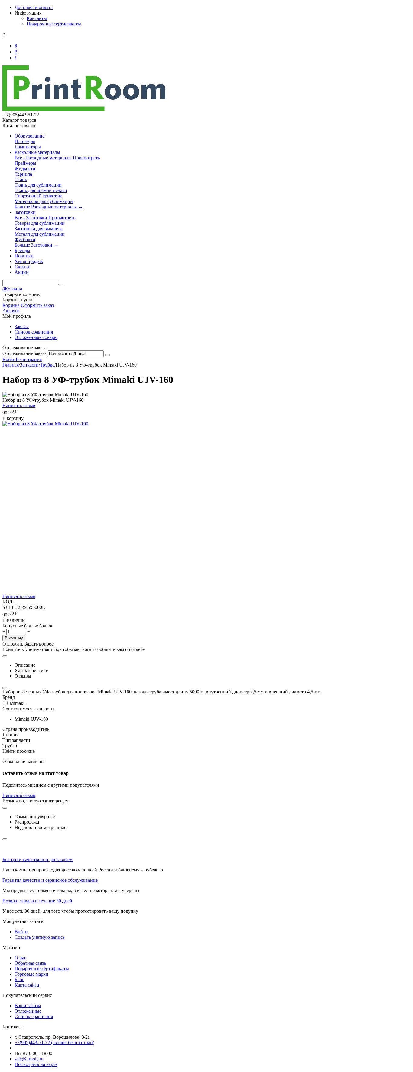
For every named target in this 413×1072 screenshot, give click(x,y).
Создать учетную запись (40, 937)
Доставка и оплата (34, 7)
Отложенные (28, 1011)
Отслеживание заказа (24, 353)
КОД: (8, 601)
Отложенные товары (36, 337)
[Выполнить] (107, 355)
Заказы (22, 326)
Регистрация (29, 359)
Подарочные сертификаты (54, 23)
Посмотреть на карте (36, 1064)
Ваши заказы (28, 1005)
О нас (20, 957)
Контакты (37, 18)
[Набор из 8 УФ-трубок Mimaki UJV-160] (45, 423)
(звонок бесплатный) (54, 1042)
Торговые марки (31, 974)
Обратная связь (30, 963)
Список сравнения (34, 331)
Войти (9, 359)
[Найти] (60, 284)
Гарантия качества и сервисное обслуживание (50, 880)
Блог (19, 979)
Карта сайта (27, 984)
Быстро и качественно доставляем (37, 859)
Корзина (11, 305)
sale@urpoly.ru (29, 1058)
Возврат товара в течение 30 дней (37, 900)
